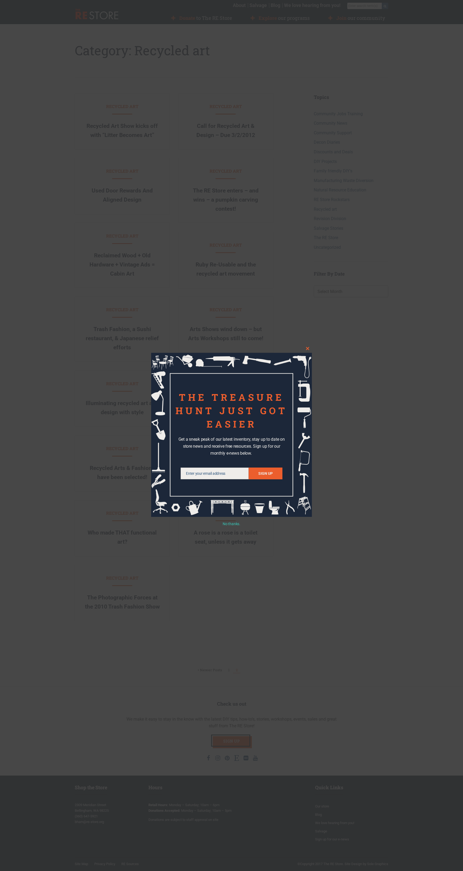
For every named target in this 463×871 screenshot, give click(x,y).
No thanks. (231, 524)
